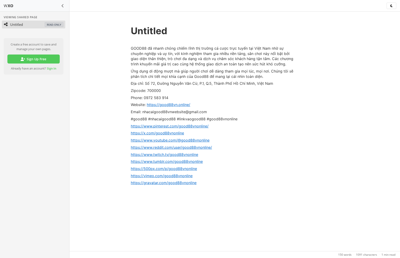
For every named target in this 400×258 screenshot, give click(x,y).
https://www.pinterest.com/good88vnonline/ (170, 126)
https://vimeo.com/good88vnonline (162, 175)
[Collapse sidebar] (63, 6)
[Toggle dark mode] (391, 6)
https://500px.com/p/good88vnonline (164, 168)
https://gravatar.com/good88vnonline (164, 182)
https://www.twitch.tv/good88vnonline (164, 154)
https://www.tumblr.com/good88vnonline (167, 161)
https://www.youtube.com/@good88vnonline (170, 140)
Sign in (51, 68)
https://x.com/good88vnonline (157, 133)
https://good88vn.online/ (168, 104)
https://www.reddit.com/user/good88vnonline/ (171, 147)
